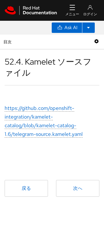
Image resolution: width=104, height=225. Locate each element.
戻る (26, 188)
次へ (77, 188)
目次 (8, 41)
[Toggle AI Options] (88, 27)
